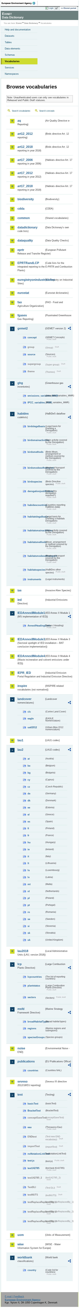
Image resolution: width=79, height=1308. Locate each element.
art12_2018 (25, 146)
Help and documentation (17, 29)
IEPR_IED (24, 672)
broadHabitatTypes (36, 1021)
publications (26, 1061)
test (20, 1094)
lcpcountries (35, 976)
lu (29, 870)
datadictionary (27, 227)
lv (29, 877)
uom (20, 1234)
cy (29, 779)
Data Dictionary (31, 23)
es (29, 821)
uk (29, 940)
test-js (31, 1160)
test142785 (33, 1168)
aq (19, 120)
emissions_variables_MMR (36, 395)
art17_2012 (25, 173)
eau (30, 1127)
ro (29, 912)
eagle (31, 718)
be (29, 765)
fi (28, 828)
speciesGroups (36, 1037)
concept (32, 337)
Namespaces (12, 73)
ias (19, 590)
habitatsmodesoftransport (36, 556)
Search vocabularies (21, 111)
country (32, 1270)
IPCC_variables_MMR (36, 402)
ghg (20, 383)
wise (20, 1244)
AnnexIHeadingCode (36, 625)
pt (29, 905)
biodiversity (25, 199)
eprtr (20, 249)
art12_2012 (25, 133)
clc (29, 711)
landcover (24, 699)
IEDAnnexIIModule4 (30, 656)
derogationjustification (36, 491)
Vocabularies (12, 61)
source (31, 354)
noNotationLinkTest (36, 1153)
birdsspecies (35, 481)
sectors (32, 997)
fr (28, 835)
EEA (19, 3)
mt (29, 884)
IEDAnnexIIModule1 (30, 612)
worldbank (24, 1257)
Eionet (19, 23)
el (29, 814)
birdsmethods (35, 452)
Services (9, 67)
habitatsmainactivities (36, 530)
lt (28, 863)
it (28, 856)
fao (19, 302)
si (29, 926)
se (29, 919)
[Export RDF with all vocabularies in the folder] (69, 329)
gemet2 (22, 328)
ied (19, 599)
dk (29, 800)
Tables (8, 42)
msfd (20, 1008)
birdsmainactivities (36, 440)
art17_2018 (25, 186)
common (23, 218)
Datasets (9, 35)
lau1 (20, 740)
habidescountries (36, 505)
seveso (22, 1081)
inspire (22, 685)
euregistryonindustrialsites (30, 279)
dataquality (25, 240)
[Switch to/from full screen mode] (57, 8)
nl (29, 891)
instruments (34, 579)
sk (29, 933)
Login (51, 8)
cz (29, 786)
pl (29, 898)
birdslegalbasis (36, 426)
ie (29, 849)
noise (21, 1048)
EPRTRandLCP (28, 263)
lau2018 (22, 951)
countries (33, 1070)
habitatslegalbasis (36, 516)
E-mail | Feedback (14, 1296)
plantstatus (34, 985)
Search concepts (47, 111)
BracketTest (34, 1110)
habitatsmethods (36, 542)
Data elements (12, 48)
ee (29, 807)
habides (23, 413)
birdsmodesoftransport (36, 467)
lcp (19, 964)
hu (29, 842)
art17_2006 (25, 159)
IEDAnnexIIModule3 (30, 639)
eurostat (23, 292)
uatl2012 (32, 727)
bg (29, 772)
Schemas (10, 54)
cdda (20, 208)
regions (32, 1028)
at (29, 758)
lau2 (20, 749)
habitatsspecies (36, 569)
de (29, 793)
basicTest (33, 1103)
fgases (22, 315)
